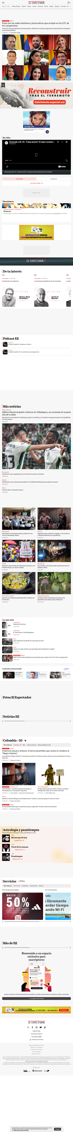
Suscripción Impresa (36, 1034)
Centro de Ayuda (36, 1051)
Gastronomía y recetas (8, 596)
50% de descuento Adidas (10, 890)
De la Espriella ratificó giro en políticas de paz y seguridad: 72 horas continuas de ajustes (29, 807)
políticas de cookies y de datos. (21, 1130)
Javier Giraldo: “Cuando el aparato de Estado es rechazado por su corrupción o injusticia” (16, 790)
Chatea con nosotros (37, 1039)
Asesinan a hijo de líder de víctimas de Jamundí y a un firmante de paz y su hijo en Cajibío (18, 566)
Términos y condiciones (37, 1047)
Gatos (14, 647)
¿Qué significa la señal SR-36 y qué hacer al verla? (28, 641)
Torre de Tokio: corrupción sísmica (12, 490)
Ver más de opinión (35, 183)
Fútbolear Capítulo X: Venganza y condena (19, 344)
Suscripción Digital (37, 1036)
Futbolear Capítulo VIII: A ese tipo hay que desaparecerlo (23, 352)
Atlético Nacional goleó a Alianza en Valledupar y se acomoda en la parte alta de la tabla (36, 413)
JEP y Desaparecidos (43, 787)
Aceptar (57, 1129)
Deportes (10, 342)
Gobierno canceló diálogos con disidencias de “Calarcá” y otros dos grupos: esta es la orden (30, 799)
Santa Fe (40, 531)
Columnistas (16, 622)
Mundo (4, 488)
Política (12, 21)
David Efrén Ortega (15, 32)
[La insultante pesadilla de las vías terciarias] (49, 297)
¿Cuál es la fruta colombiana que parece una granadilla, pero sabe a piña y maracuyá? (51, 599)
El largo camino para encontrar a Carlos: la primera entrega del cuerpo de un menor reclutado (53, 790)
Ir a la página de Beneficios (36, 998)
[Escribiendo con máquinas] (17, 297)
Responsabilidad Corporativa (36, 1045)
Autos (14, 639)
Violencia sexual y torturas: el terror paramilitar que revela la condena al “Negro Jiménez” (35, 752)
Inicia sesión (56, 213)
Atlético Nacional (6, 410)
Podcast (10, 350)
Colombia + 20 (13, 787)
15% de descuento (51, 890)
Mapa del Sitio (36, 1031)
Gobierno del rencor (19, 624)
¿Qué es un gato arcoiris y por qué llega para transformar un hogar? (34, 649)
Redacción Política (15, 801)
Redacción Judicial (15, 760)
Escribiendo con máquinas (10, 281)
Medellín (4, 480)
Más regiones (5, 472)
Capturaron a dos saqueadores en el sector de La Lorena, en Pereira (23, 474)
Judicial (4, 564)
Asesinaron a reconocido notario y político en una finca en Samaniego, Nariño (17, 534)
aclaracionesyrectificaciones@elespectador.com (36, 1061)
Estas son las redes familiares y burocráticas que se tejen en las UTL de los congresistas (35, 24)
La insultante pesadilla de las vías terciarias (47, 281)
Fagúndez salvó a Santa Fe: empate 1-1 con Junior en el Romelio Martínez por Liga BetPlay (54, 534)
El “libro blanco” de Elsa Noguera (23, 632)
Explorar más (18, 840)
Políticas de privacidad (36, 1049)
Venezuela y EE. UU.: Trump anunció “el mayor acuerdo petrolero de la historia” (28, 172)
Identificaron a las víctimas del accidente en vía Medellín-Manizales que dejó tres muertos (30, 482)
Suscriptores (17, 655)
